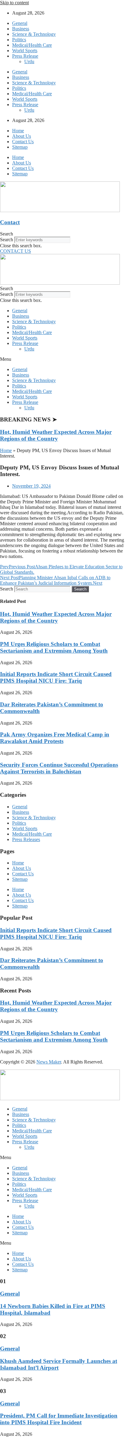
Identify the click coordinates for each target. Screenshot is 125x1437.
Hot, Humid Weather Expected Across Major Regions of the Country (56, 435)
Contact (10, 222)
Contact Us (23, 141)
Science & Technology (34, 34)
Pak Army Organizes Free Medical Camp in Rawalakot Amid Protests (54, 737)
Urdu (29, 61)
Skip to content (14, 2)
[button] (62, 234)
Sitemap (20, 147)
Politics (19, 39)
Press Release (25, 56)
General (19, 23)
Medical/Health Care (32, 45)
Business (20, 28)
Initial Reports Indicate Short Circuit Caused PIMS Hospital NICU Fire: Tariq (56, 677)
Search (6, 239)
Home (18, 130)
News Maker (48, 1061)
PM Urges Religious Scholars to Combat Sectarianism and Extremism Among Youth (54, 647)
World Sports (24, 50)
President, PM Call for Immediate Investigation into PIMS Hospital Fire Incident (58, 1418)
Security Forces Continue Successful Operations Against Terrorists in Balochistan (59, 768)
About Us (21, 136)
